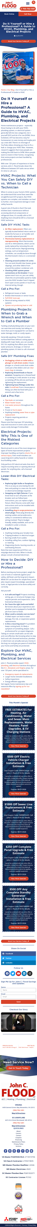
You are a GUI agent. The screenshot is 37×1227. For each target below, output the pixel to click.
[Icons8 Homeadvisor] (22, 1151)
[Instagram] (29, 973)
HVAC (26, 663)
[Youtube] (18, 973)
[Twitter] (12, 973)
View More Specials (18, 746)
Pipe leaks (9, 400)
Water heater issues (13, 403)
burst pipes (17, 410)
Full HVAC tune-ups (12, 298)
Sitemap (24, 1225)
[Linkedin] (24, 973)
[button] (27, 3)
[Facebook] (7, 973)
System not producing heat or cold (18, 305)
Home (3, 90)
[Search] (33, 2)
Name (3, 987)
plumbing (4, 665)
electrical (16, 665)
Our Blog (10, 90)
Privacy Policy (32, 1225)
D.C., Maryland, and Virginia (14, 668)
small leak (15, 387)
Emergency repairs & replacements (18, 674)
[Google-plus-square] (27, 1151)
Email (3, 994)
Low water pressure (13, 405)
